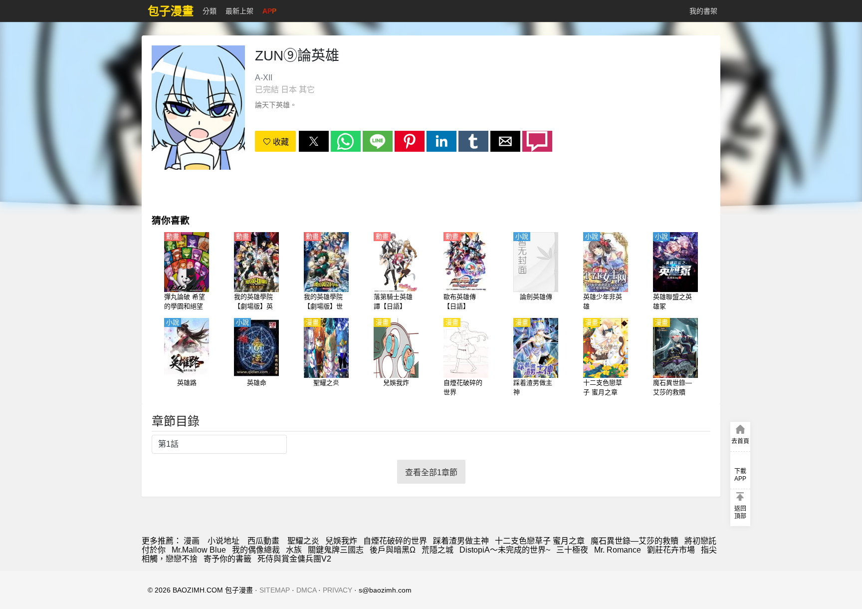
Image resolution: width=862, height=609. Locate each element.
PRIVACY (337, 590)
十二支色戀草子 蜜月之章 (540, 541)
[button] (314, 141)
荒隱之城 (437, 550)
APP (269, 11)
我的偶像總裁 (256, 550)
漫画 (192, 541)
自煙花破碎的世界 (395, 541)
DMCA (306, 590)
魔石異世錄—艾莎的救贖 (634, 541)
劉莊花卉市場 (671, 550)
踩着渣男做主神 (461, 541)
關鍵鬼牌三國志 (336, 550)
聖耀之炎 (303, 541)
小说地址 (223, 541)
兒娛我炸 (341, 541)
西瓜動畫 (263, 541)
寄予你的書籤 (227, 559)
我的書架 (703, 11)
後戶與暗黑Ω (393, 550)
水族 (294, 550)
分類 (209, 11)
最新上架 (239, 11)
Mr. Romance (617, 550)
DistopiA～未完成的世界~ (504, 550)
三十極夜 (572, 550)
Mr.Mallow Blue (199, 550)
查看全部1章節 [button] (431, 472)
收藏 (280, 142)
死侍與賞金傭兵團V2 (294, 559)
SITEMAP (274, 590)
